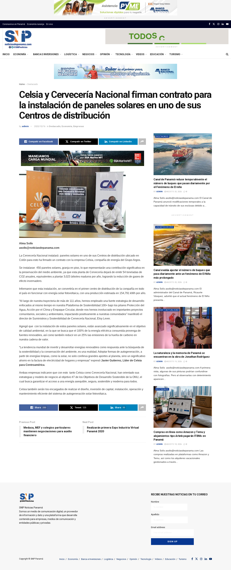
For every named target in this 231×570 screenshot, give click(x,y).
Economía (19, 54)
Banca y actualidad (167, 310)
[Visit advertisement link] (115, 7)
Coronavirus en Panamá (14, 24)
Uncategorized (164, 227)
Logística (70, 54)
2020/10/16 (39, 126)
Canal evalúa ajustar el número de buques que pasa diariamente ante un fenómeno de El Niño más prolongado (182, 274)
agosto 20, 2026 (174, 192)
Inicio (6, 54)
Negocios (88, 54)
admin (25, 126)
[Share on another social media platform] (142, 141)
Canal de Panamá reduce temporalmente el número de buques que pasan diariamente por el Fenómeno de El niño (182, 183)
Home (22, 84)
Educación (157, 54)
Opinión (105, 54)
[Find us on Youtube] (227, 24)
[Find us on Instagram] (218, 24)
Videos (140, 54)
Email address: (158, 527)
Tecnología (122, 54)
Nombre (155, 501)
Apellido (155, 514)
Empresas (78, 126)
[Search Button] (227, 54)
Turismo (174, 54)
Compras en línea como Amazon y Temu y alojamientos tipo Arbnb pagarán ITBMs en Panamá (180, 435)
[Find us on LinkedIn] (223, 24)
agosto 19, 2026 (174, 361)
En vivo (49, 24)
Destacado (32, 84)
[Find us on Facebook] (209, 24)
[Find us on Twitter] (214, 24)
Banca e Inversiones (46, 54)
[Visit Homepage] (18, 39)
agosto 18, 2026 (174, 444)
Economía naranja (35, 24)
